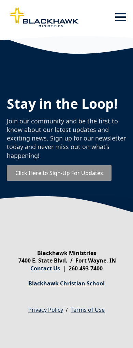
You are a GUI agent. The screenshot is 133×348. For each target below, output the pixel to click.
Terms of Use (88, 309)
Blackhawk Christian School (66, 283)
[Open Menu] (120, 17)
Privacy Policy (45, 309)
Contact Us (45, 268)
